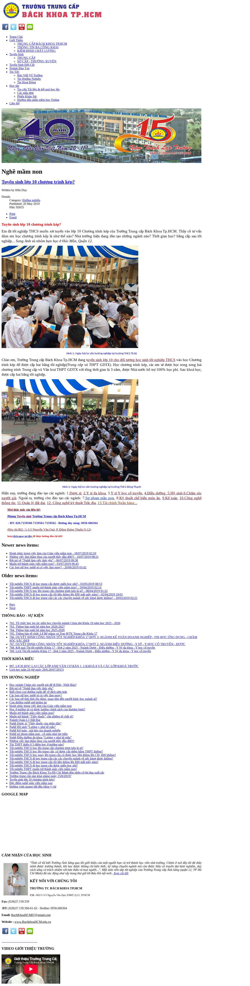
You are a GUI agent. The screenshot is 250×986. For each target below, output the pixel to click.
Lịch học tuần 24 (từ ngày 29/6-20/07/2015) (36, 669)
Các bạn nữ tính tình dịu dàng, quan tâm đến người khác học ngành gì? (53, 699)
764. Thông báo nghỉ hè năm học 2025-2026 (37, 630)
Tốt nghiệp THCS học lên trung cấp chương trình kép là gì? (46, 748)
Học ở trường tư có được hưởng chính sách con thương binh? (47, 709)
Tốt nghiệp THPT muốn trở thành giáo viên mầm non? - (55, 587)
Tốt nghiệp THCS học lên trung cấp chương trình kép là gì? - (58, 591)
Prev (12, 604)
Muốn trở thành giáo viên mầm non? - (44, 563)
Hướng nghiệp (31, 200)
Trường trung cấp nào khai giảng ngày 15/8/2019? (40, 776)
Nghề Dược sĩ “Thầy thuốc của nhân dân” (35, 723)
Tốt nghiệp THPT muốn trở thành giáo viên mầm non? (43, 769)
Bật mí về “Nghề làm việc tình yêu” (31, 688)
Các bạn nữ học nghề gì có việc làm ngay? (35, 695)
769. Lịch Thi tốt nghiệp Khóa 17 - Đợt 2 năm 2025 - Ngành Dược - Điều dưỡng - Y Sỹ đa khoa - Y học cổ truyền (80, 651)
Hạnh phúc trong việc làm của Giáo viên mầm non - (52, 553)
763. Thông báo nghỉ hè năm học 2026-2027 (37, 626)
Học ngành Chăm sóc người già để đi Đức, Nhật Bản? (43, 684)
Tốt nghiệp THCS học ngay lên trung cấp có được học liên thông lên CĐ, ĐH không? (62, 755)
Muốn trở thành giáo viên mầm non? (31, 713)
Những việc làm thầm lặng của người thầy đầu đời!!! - (54, 556)
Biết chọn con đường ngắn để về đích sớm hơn (38, 692)
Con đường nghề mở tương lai (28, 702)
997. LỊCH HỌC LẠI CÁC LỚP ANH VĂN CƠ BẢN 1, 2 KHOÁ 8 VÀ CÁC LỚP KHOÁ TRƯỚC (73, 666)
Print (12, 214)
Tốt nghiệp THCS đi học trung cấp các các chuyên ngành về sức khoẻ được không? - (73, 598)
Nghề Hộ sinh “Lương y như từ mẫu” (32, 727)
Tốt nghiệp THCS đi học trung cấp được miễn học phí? (43, 765)
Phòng (12, 516)
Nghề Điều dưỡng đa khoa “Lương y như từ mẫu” (40, 737)
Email (13, 217)
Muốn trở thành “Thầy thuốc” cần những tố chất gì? (41, 716)
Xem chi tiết (121, 873)
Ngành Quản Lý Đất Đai (24, 720)
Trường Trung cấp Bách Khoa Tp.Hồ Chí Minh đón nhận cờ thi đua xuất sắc (56, 772)
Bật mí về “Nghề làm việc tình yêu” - (43, 560)
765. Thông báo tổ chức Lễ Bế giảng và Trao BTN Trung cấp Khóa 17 (53, 633)
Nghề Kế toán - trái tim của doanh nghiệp (35, 730)
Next (12, 608)
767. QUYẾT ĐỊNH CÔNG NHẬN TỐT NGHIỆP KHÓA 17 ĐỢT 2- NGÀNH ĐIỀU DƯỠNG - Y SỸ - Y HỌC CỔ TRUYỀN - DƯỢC (97, 644)
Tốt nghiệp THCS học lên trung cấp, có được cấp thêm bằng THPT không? (56, 751)
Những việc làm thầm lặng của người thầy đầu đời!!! (41, 741)
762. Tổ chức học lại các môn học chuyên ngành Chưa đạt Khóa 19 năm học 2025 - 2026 (64, 623)
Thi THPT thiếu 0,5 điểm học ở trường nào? (36, 744)
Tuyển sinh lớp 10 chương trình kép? (38, 181)
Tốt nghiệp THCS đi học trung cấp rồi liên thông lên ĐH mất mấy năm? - (66, 594)
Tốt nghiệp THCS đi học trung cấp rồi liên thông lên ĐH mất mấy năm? (53, 762)
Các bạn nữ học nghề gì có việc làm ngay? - (47, 567)
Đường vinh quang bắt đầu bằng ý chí (32, 786)
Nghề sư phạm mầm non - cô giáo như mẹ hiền (38, 734)
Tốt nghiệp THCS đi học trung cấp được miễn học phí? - (55, 584)
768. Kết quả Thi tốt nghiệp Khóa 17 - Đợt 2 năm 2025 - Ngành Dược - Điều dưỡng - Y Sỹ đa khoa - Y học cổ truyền (82, 647)
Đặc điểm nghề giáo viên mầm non (31, 783)
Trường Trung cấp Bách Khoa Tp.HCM (59, 516)
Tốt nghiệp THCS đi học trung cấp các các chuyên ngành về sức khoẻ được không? (61, 758)
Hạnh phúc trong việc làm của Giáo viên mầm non (40, 706)
